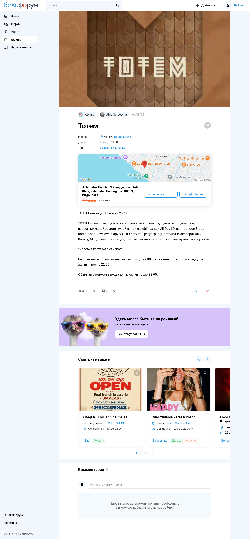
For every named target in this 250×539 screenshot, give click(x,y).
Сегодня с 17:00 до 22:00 (173, 428)
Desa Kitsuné (122, 137)
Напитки (191, 440)
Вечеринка (107, 147)
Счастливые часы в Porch (173, 417)
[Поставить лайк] (195, 290)
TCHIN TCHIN (115, 423)
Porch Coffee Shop (179, 423)
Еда (87, 440)
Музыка (120, 147)
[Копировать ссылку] (113, 290)
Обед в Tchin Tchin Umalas (105, 417)
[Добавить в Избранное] (207, 125)
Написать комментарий (106, 484)
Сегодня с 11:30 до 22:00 (105, 428)
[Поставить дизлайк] (207, 290)
